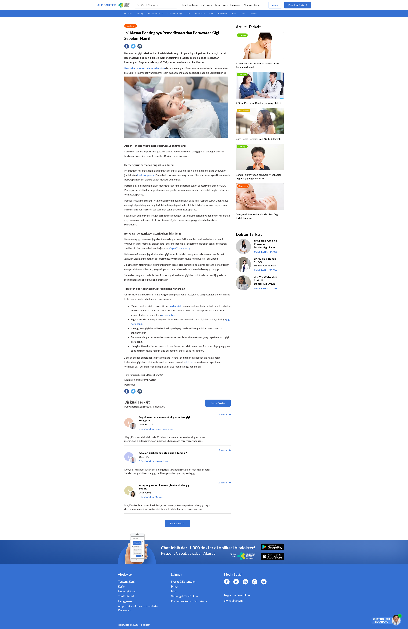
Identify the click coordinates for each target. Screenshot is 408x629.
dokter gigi (175, 305)
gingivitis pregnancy (179, 248)
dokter (189, 362)
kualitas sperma (145, 175)
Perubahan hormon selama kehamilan (144, 68)
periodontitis (168, 314)
